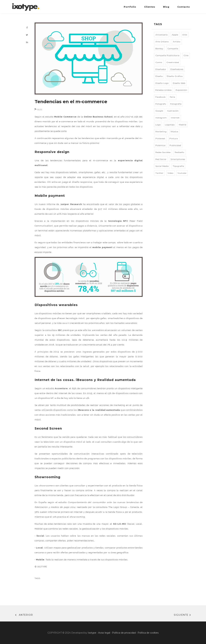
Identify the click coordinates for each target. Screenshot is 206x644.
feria (172, 97)
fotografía (176, 104)
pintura (173, 138)
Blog (166, 6)
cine (186, 55)
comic (158, 62)
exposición (181, 90)
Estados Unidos (163, 90)
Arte (184, 34)
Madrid (182, 124)
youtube (182, 173)
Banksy (159, 48)
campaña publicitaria (167, 55)
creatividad (173, 62)
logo (158, 124)
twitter (159, 173)
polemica (160, 145)
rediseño (179, 152)
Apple (175, 34)
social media (162, 166)
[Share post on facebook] (27, 28)
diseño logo (162, 83)
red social (160, 159)
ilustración (173, 111)
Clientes (149, 6)
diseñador (160, 69)
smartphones (178, 159)
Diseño (159, 76)
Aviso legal (104, 632)
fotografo (160, 104)
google (159, 111)
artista (176, 41)
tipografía (178, 166)
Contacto (183, 6)
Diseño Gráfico (175, 76)
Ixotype (92, 632)
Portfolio (130, 6)
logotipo (170, 124)
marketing (161, 131)
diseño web (179, 83)
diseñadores (176, 69)
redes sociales (163, 152)
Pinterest (160, 138)
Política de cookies (148, 632)
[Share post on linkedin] (27, 42)
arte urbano (162, 41)
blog (39, 109)
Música (174, 131)
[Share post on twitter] (27, 35)
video (170, 173)
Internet (175, 117)
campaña (173, 48)
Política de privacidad (124, 632)
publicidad (175, 145)
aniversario (161, 34)
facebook (160, 97)
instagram (161, 117)
